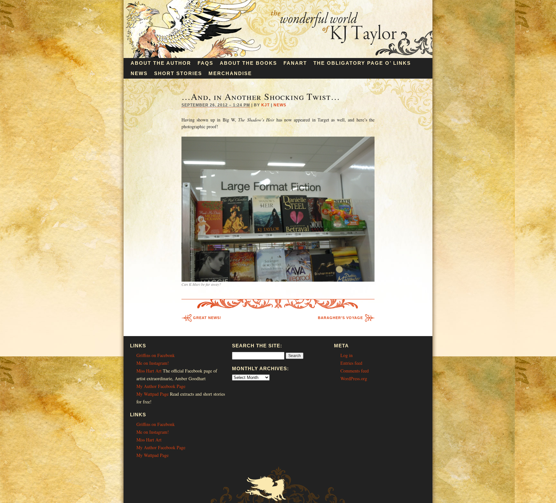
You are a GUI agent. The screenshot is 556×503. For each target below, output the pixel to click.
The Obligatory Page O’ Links (362, 63)
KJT (265, 105)
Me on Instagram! (152, 363)
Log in (346, 355)
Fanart (295, 63)
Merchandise (230, 73)
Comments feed (354, 371)
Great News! (207, 318)
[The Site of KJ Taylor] (278, 56)
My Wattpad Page (152, 394)
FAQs (205, 63)
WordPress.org (353, 378)
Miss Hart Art (149, 371)
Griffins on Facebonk (155, 355)
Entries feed (351, 363)
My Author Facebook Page (160, 386)
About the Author (161, 63)
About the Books (248, 63)
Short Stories (178, 73)
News (139, 73)
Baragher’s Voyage (340, 318)
